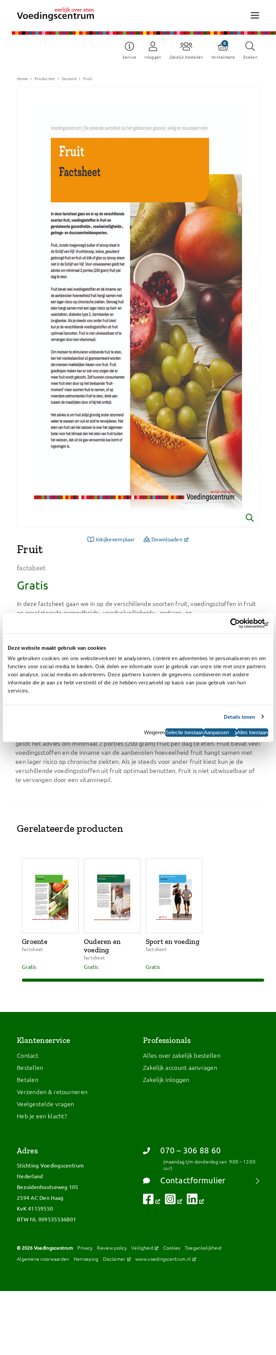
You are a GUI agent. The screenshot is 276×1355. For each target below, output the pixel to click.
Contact (27, 1055)
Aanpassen (216, 732)
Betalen (27, 1079)
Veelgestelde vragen (45, 1104)
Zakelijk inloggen (166, 1079)
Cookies (171, 1247)
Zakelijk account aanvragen (180, 1067)
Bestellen (30, 1067)
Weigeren (154, 732)
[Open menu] (255, 15)
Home (22, 78)
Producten (45, 78)
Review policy (112, 1247)
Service (129, 57)
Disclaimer (117, 1258)
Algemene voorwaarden (43, 1258)
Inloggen (152, 57)
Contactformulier (192, 1180)
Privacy (85, 1247)
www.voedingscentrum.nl (166, 1258)
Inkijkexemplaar (115, 539)
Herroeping (86, 1258)
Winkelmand (223, 57)
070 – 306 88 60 (190, 1150)
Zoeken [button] (250, 57)
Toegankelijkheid (203, 1247)
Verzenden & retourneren (52, 1091)
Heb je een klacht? (42, 1116)
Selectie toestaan (184, 732)
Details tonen (239, 716)
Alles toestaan (252, 732)
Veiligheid (145, 1247)
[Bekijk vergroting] (138, 307)
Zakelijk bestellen (186, 57)
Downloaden (172, 538)
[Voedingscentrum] (55, 14)
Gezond (69, 78)
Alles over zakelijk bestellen (181, 1055)
